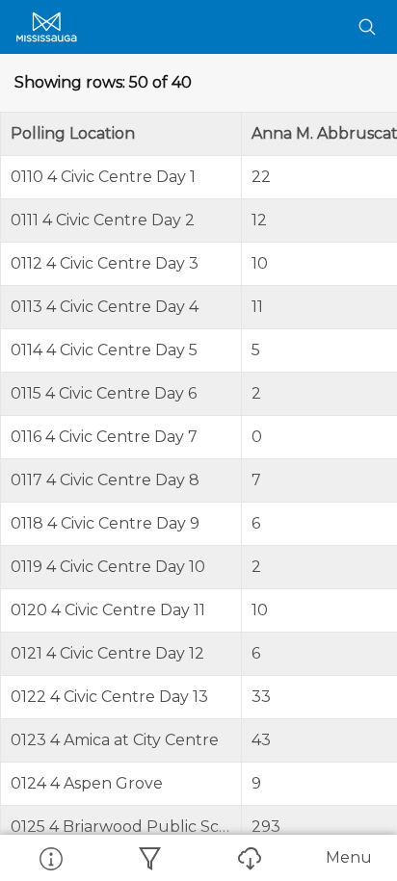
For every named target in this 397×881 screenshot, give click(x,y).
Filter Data (148, 858)
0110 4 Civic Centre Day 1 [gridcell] (103, 177)
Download (248, 858)
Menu (349, 857)
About (49, 858)
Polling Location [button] (73, 133)
